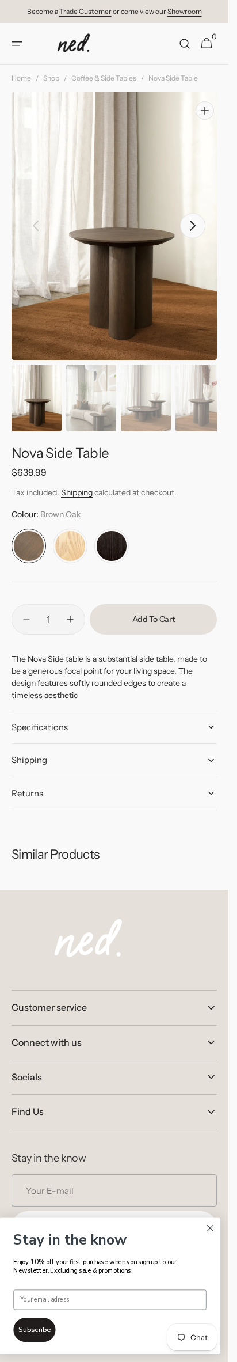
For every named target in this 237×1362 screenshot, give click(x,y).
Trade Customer (85, 11)
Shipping (77, 481)
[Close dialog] (210, 1228)
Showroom (184, 11)
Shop (51, 78)
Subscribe (34, 1330)
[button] (17, 43)
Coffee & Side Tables (103, 78)
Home (21, 78)
